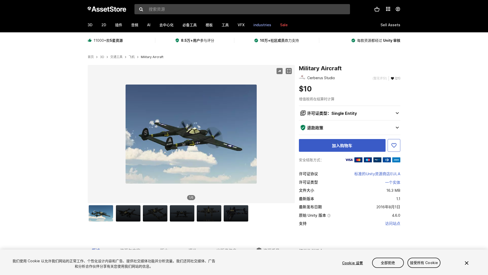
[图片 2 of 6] (129, 213)
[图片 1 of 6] (102, 213)
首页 (91, 57)
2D (103, 25)
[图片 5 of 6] (210, 213)
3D (90, 25)
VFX (241, 25)
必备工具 (189, 25)
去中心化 (166, 25)
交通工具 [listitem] (116, 57)
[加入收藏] (394, 145)
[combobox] (242, 9)
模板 (209, 25)
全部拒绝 (388, 263)
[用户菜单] (397, 9)
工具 (225, 25)
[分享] (280, 71)
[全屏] (289, 71)
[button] (377, 9)
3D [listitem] (102, 57)
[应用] (388, 9)
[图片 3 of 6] (156, 213)
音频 (134, 25)
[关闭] (467, 263)
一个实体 (392, 182)
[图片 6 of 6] (237, 213)
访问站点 (392, 223)
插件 (118, 25)
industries (262, 25)
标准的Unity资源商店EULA (377, 173)
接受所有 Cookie (424, 263)
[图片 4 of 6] (183, 213)
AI (148, 25)
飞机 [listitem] (132, 57)
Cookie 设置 (352, 263)
